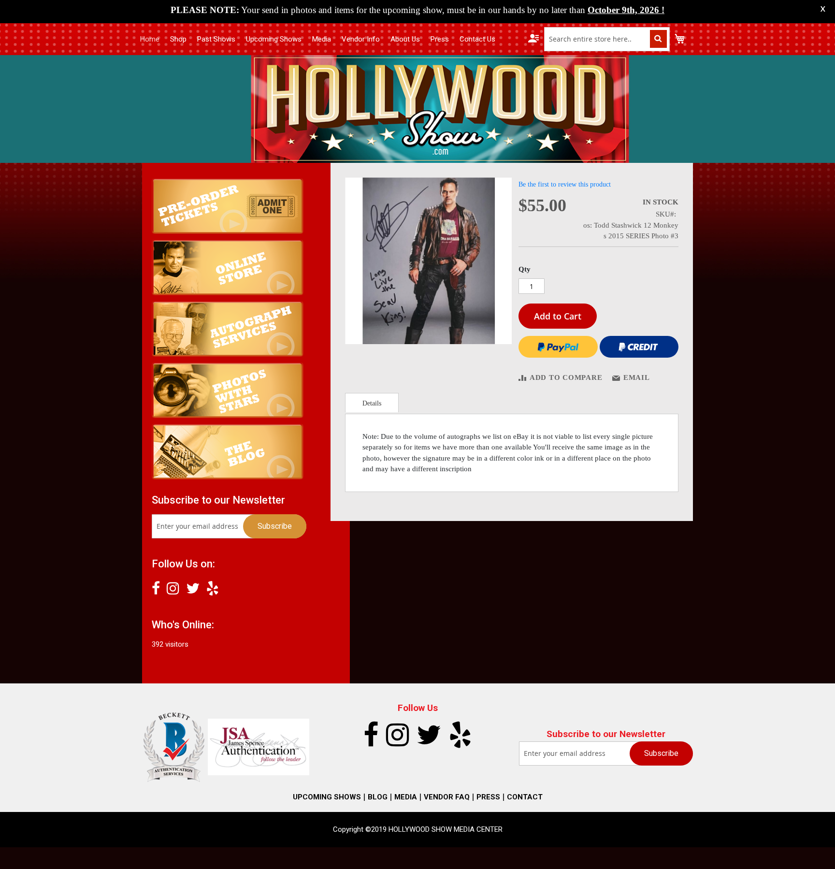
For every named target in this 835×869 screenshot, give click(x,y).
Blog (378, 797)
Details (371, 403)
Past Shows (216, 39)
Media (321, 39)
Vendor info (361, 39)
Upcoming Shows (274, 39)
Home (149, 39)
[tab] (372, 402)
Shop (178, 39)
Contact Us (477, 39)
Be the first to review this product (564, 184)
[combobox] (607, 39)
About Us (405, 39)
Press (440, 39)
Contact (525, 797)
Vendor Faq (447, 797)
